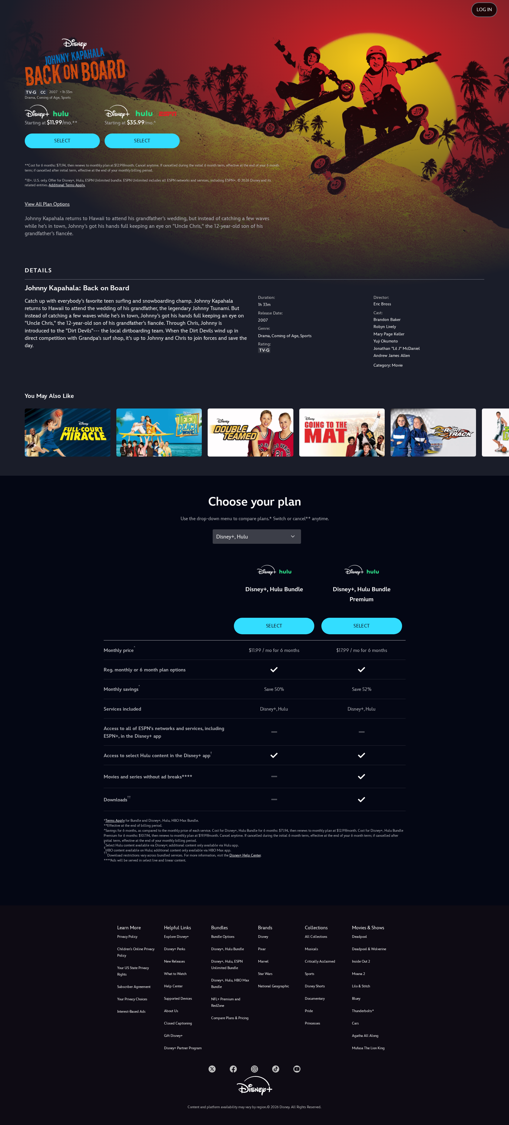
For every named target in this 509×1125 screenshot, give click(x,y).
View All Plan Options (47, 204)
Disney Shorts (315, 986)
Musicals (311, 949)
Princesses (312, 1023)
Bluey (356, 998)
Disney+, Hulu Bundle (227, 949)
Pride (309, 1011)
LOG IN (484, 9)
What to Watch (175, 974)
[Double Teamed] (250, 433)
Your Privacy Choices (132, 999)
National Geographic (273, 986)
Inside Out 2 (361, 961)
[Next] (497, 431)
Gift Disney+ (173, 1036)
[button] (184, 927)
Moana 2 (358, 974)
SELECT (62, 141)
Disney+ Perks (174, 949)
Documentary (315, 998)
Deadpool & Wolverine (369, 949)
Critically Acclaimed (320, 961)
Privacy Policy (127, 937)
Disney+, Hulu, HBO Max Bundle (230, 983)
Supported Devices (178, 998)
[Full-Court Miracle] (67, 433)
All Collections (316, 937)
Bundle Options (222, 937)
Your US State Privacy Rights (133, 971)
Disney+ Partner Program (183, 1048)
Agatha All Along (365, 1036)
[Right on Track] (433, 433)
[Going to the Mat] (342, 433)
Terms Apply (115, 820)
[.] (212, 1069)
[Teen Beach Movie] (159, 433)
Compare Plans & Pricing (230, 1018)
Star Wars (265, 974)
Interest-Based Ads (131, 1011)
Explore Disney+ (176, 937)
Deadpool (359, 937)
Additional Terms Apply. (67, 185)
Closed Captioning (178, 1023)
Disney (263, 937)
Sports (309, 974)
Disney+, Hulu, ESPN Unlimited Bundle (227, 964)
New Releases (174, 961)
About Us (171, 1011)
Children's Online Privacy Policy (135, 952)
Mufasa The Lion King (368, 1048)
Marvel (263, 961)
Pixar (262, 949)
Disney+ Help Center (245, 855)
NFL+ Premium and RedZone (225, 1002)
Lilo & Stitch (361, 986)
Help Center (173, 986)
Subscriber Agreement (134, 987)
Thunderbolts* (363, 1011)
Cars (355, 1023)
